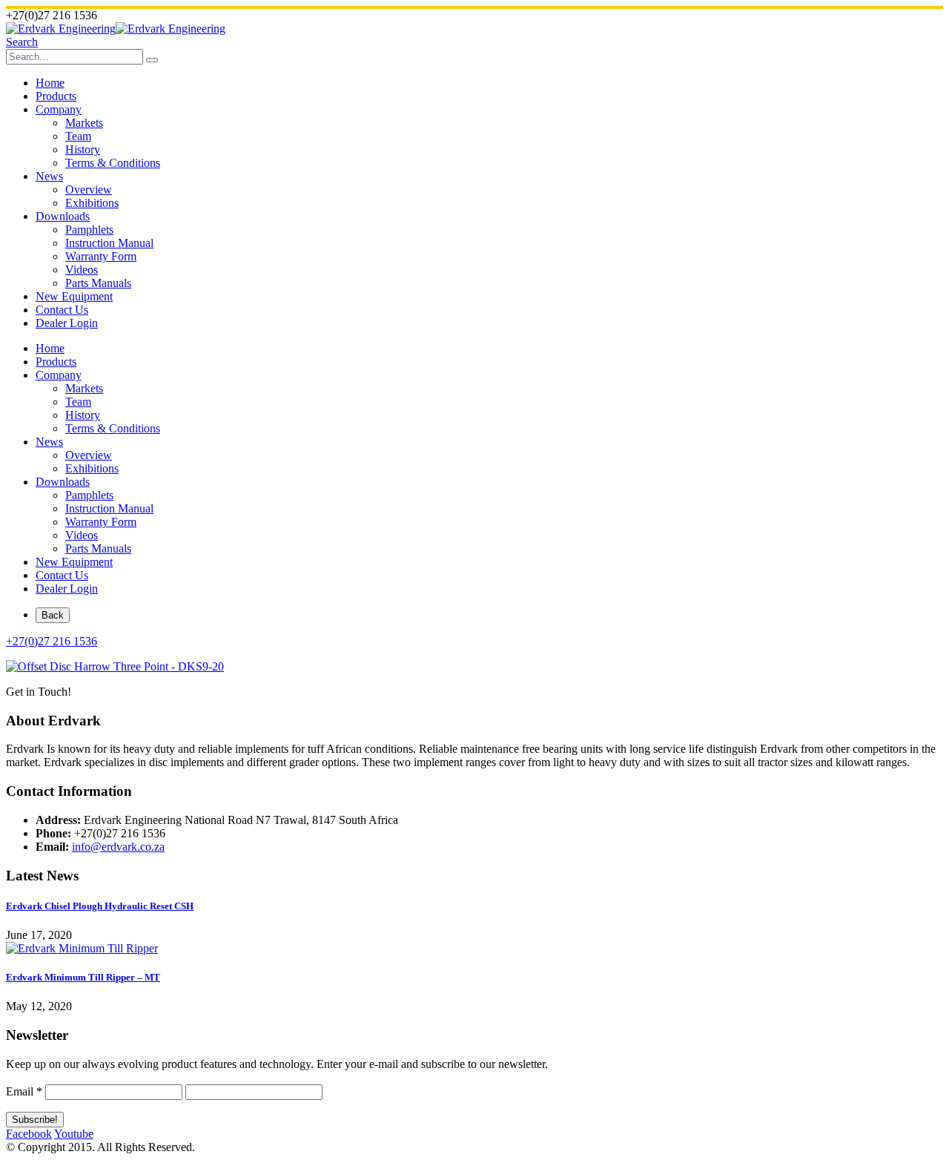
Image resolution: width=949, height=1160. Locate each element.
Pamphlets (89, 229)
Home (50, 82)
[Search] (152, 60)
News (49, 176)
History (82, 149)
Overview (88, 189)
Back (53, 615)
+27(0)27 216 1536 (51, 641)
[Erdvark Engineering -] (115, 28)
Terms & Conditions (112, 162)
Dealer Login (67, 323)
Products (56, 96)
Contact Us (62, 309)
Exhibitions (92, 203)
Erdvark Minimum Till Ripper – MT (83, 977)
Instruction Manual (109, 243)
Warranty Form (100, 256)
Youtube (73, 1133)
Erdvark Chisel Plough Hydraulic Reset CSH (100, 906)
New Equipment (74, 296)
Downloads (63, 216)
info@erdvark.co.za (118, 846)
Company (59, 109)
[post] (82, 948)
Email (24, 1091)
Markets (84, 122)
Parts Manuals (98, 283)
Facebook (29, 1133)
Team (78, 136)
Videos (81, 269)
